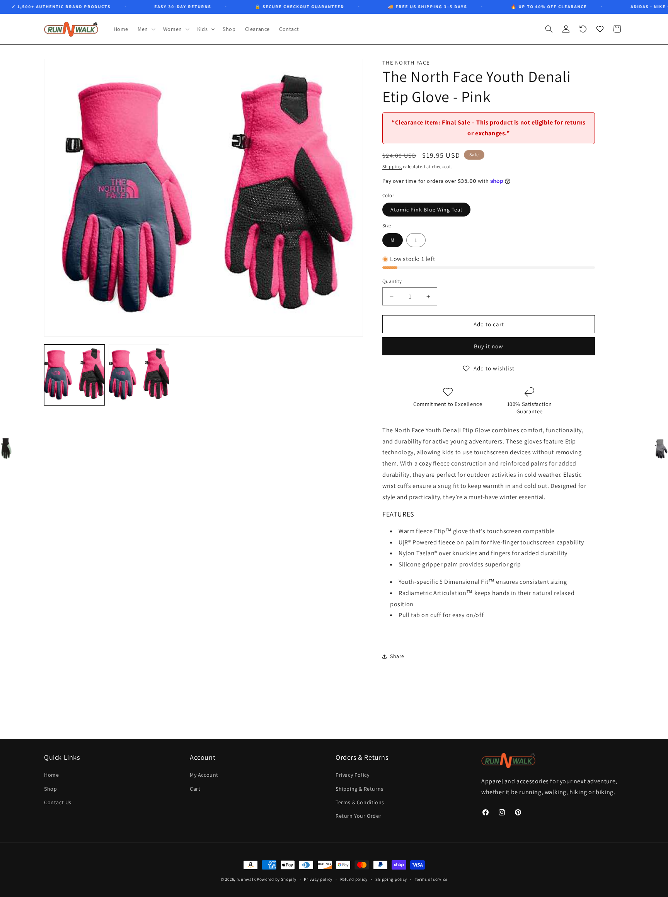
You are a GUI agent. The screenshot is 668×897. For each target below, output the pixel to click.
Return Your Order (358, 815)
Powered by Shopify (277, 879)
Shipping (392, 166)
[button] (145, 29)
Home (51, 775)
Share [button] (397, 656)
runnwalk (246, 879)
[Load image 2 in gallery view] (139, 374)
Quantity (392, 281)
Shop (50, 788)
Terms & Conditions (360, 802)
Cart (195, 788)
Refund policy (354, 879)
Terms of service (431, 879)
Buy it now (488, 346)
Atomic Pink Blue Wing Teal (426, 209)
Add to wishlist (494, 368)
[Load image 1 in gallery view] (74, 374)
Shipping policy (391, 879)
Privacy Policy (352, 775)
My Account (204, 775)
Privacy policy (318, 879)
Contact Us (58, 802)
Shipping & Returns (359, 788)
